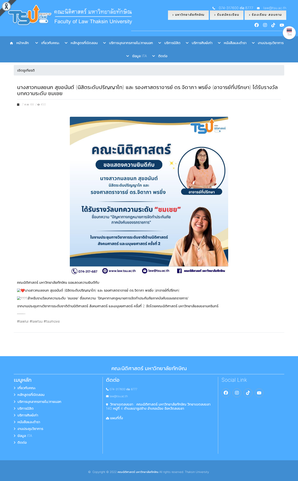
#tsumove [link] (52, 321)
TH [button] (289, 34)
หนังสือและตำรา (234, 43)
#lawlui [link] (23, 321)
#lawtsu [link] (36, 321)
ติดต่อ (161, 56)
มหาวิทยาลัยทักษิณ (189, 14)
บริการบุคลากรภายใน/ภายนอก (129, 43)
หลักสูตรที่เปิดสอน (82, 43)
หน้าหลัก (21, 43)
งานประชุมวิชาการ (269, 43)
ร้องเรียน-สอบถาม (266, 14)
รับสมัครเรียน (227, 14)
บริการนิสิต (170, 43)
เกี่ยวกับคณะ (48, 43)
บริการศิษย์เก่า (200, 43)
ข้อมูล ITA (138, 56)
